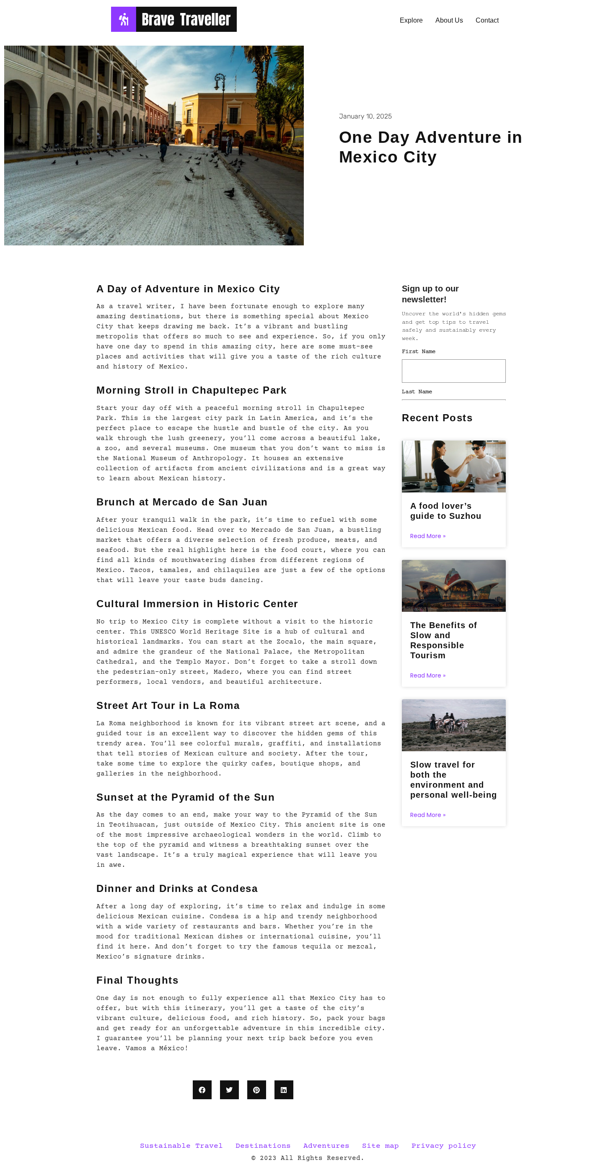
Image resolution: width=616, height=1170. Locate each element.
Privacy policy (444, 1146)
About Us (449, 20)
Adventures (326, 1146)
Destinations (263, 1146)
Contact (487, 20)
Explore (411, 20)
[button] (202, 1089)
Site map (380, 1146)
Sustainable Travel (181, 1146)
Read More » (427, 536)
